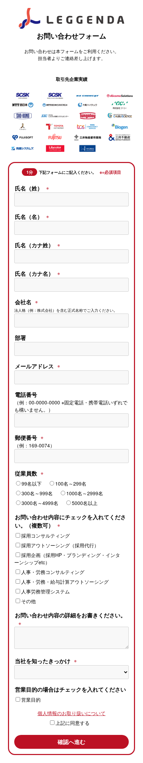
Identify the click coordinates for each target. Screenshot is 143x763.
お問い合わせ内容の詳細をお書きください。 (70, 615)
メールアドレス (34, 366)
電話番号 (26, 394)
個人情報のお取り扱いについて (71, 713)
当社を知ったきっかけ (42, 661)
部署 (20, 338)
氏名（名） (29, 217)
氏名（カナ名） (34, 273)
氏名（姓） (29, 188)
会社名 (23, 302)
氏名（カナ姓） (34, 245)
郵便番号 (26, 437)
